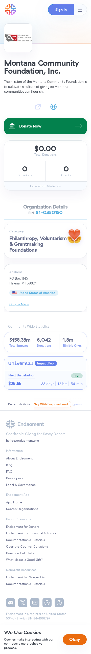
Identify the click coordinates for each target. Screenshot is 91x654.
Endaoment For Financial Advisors (31, 533)
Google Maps (19, 304)
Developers (14, 478)
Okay (74, 639)
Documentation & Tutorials (25, 539)
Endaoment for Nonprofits (25, 577)
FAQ (9, 471)
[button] (61, 9)
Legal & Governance (21, 484)
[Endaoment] (10, 9)
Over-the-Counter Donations (27, 546)
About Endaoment (19, 458)
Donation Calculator (20, 553)
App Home (14, 502)
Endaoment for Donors (22, 526)
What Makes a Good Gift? (24, 559)
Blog (9, 465)
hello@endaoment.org (22, 440)
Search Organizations (22, 509)
